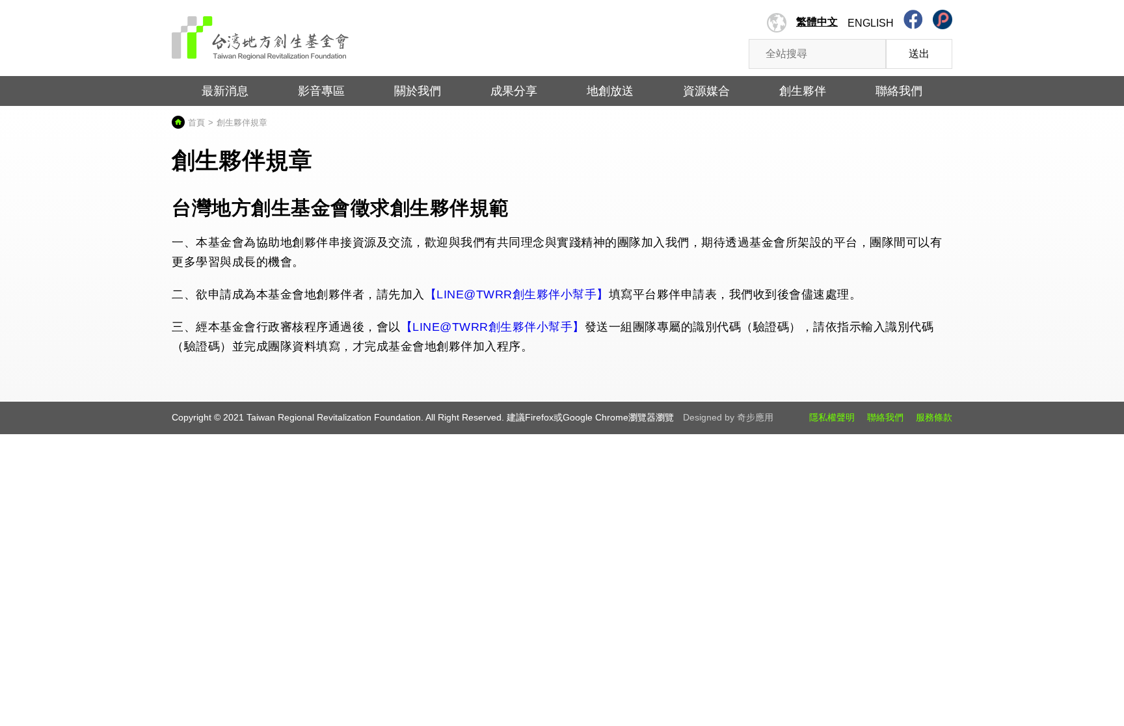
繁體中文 (817, 21)
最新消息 (225, 90)
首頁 (196, 122)
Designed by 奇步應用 (728, 417)
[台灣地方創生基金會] (260, 33)
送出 (919, 53)
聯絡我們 (885, 417)
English (871, 23)
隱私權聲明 (832, 417)
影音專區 (321, 90)
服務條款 (934, 417)
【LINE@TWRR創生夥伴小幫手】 (517, 294)
